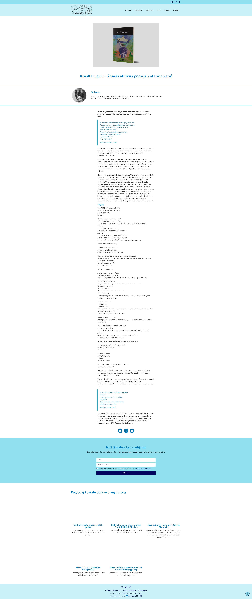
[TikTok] (175, 2)
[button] (120, 431)
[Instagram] (171, 2)
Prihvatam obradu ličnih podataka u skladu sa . (124, 469)
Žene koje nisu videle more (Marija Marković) (164, 526)
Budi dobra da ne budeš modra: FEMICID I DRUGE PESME (126, 526)
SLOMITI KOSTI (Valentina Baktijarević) (88, 568)
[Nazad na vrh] (247, 594)
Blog (158, 10)
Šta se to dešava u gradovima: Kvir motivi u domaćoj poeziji (126, 568)
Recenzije (138, 10)
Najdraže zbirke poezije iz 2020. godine (88, 526)
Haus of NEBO (136, 596)
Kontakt (176, 10)
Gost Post (149, 10)
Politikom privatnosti (143, 469)
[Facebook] (179, 2)
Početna (128, 10)
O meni (166, 10)
